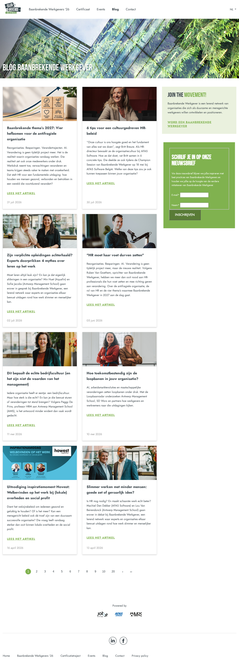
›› (131, 571)
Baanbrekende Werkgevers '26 (35, 656)
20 (113, 571)
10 (103, 571)
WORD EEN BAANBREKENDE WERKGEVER (190, 124)
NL (232, 9)
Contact (131, 9)
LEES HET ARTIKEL (21, 193)
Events (101, 9)
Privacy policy (140, 656)
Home (6, 656)
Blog (115, 9)
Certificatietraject (70, 656)
